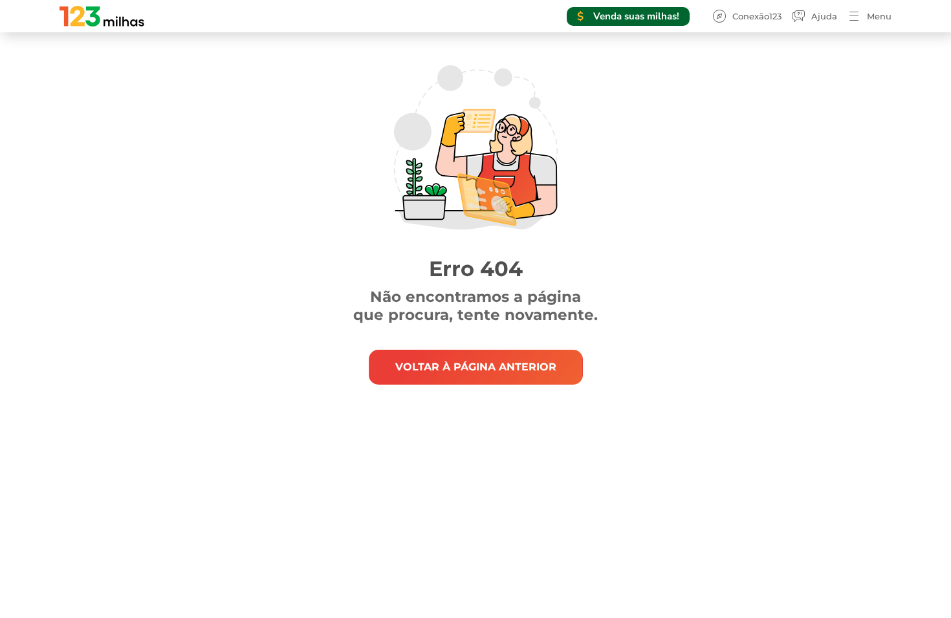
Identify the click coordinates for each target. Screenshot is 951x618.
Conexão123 (757, 16)
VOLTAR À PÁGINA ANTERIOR (475, 367)
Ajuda (824, 16)
